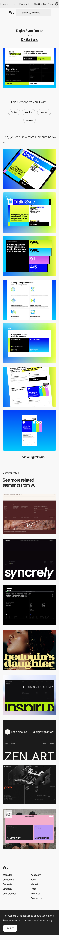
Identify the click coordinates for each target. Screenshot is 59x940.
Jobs (33, 879)
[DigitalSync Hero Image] (29, 169)
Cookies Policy (44, 920)
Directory (7, 888)
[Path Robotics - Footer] (29, 784)
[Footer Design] (29, 650)
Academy (36, 875)
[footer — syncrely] (29, 559)
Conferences (9, 893)
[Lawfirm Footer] (29, 514)
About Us (35, 893)
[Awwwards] (11, 12)
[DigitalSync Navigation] (29, 343)
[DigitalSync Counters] (29, 256)
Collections (8, 879)
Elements (7, 884)
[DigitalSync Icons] (29, 300)
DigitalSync (29, 39)
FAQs (33, 888)
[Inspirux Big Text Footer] (29, 695)
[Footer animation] (29, 605)
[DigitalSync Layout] (29, 212)
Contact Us (36, 898)
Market (34, 884)
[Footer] (29, 740)
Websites (7, 875)
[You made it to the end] (29, 829)
